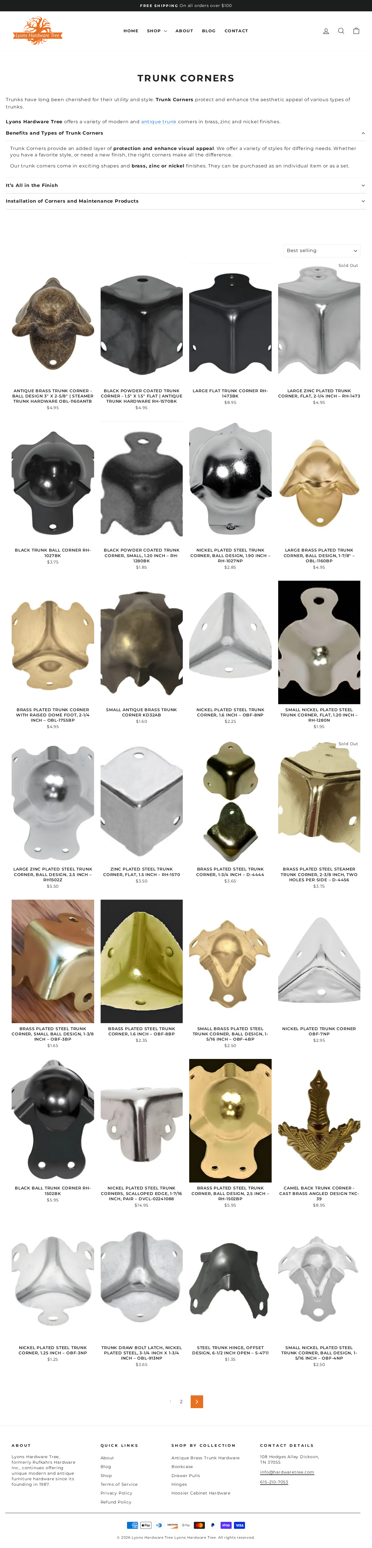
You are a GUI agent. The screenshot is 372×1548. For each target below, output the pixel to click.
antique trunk (159, 121)
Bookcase (182, 1466)
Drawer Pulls (185, 1475)
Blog (209, 30)
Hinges (179, 1484)
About (184, 30)
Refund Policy (116, 1502)
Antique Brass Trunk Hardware (205, 1458)
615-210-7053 (274, 1482)
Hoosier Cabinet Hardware (200, 1493)
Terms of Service (119, 1484)
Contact (236, 30)
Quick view (53, 378)
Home (131, 30)
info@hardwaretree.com (287, 1472)
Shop (154, 30)
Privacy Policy (117, 1493)
